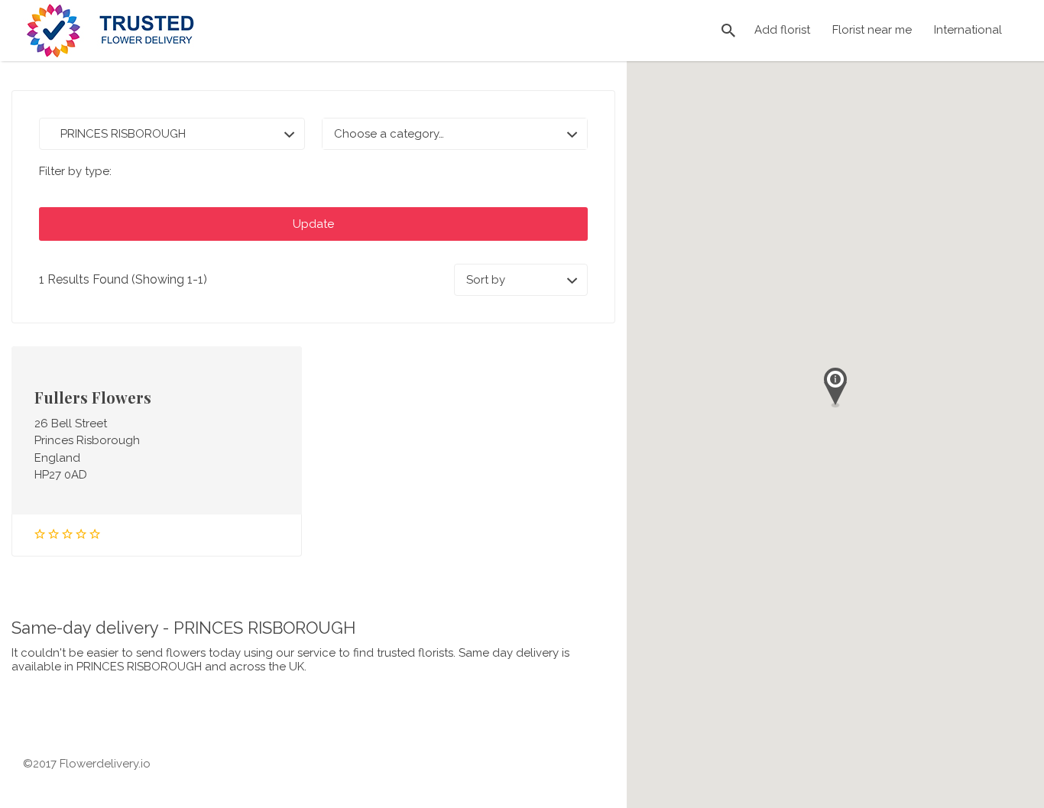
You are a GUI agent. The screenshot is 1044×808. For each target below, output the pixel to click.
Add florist (782, 30)
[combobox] (455, 134)
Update (313, 224)
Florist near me (872, 30)
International (968, 30)
